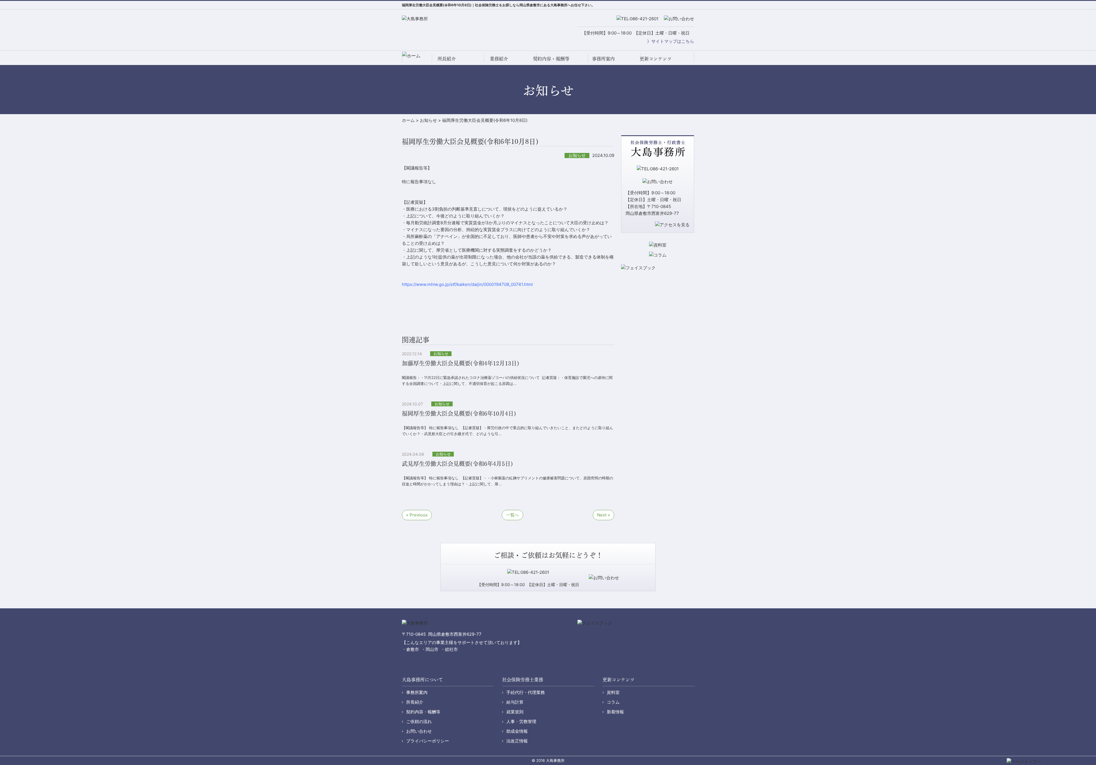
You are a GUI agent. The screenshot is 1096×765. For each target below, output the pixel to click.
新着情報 (615, 711)
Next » (603, 515)
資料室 (613, 692)
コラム (613, 702)
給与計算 (514, 702)
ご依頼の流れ (419, 721)
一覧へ (512, 515)
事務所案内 (603, 58)
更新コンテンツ (656, 58)
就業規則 (514, 711)
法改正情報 (517, 741)
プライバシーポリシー (427, 741)
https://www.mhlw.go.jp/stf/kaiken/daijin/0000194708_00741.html (467, 284)
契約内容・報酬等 (551, 58)
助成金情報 (517, 731)
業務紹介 (499, 58)
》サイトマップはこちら (670, 41)
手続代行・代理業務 (525, 692)
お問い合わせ (419, 731)
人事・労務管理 (521, 721)
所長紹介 (447, 58)
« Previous (417, 515)
